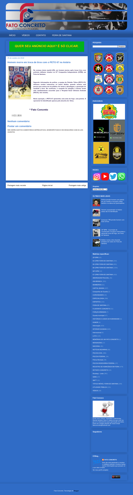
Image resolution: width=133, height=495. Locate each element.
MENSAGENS (97, 343)
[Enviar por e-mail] (13, 115)
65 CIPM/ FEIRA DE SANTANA (103, 264)
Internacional (97, 332)
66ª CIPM (96, 271)
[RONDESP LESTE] (98, 62)
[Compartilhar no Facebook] (19, 115)
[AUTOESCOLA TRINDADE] (101, 163)
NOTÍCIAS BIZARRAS (100, 349)
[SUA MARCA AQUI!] (46, 51)
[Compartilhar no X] (17, 115)
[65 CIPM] (109, 73)
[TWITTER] (113, 180)
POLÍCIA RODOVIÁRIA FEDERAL (104, 363)
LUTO (95, 336)
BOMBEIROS (97, 285)
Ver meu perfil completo (100, 470)
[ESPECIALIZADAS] (98, 73)
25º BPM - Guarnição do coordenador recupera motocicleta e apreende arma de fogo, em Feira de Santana (113, 232)
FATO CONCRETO (110, 460)
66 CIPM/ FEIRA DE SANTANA (103, 268)
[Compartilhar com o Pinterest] (21, 115)
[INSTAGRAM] (97, 180)
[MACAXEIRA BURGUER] (117, 163)
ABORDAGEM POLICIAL (101, 278)
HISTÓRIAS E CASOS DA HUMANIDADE (106, 319)
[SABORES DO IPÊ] (109, 119)
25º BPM (95, 257)
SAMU (95, 377)
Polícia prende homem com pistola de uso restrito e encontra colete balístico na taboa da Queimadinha (112, 201)
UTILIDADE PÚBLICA (100, 387)
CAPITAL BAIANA (98, 288)
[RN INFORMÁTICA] (101, 141)
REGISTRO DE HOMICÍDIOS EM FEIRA (106, 367)
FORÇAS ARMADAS (99, 312)
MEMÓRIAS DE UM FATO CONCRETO (106, 339)
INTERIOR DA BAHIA (100, 329)
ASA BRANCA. (97, 281)
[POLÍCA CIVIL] (120, 94)
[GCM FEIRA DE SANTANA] (98, 84)
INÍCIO (12, 35)
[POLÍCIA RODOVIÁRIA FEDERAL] (120, 73)
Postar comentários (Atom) (49, 192)
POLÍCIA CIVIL (97, 353)
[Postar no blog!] (15, 115)
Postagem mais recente (16, 185)
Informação (96, 325)
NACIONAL (96, 346)
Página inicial (47, 185)
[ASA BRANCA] (120, 62)
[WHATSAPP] (121, 180)
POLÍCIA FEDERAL (99, 356)
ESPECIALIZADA (98, 298)
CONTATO (41, 35)
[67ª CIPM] (109, 94)
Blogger (76, 491)
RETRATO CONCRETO (100, 370)
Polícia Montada (98, 360)
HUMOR (95, 322)
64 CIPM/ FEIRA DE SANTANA (103, 261)
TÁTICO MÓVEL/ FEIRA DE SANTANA (105, 384)
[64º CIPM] (109, 62)
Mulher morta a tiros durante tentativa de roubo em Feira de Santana (111, 241)
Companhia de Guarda (100, 291)
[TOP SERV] (117, 141)
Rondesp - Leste (98, 373)
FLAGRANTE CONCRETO (101, 309)
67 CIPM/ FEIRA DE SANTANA (103, 274)
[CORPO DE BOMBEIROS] (98, 94)
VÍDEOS (26, 35)
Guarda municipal (98, 315)
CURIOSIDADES (98, 295)
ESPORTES (96, 302)
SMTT (95, 380)
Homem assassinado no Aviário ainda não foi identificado (111, 210)
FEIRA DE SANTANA (62, 35)
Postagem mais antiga (77, 185)
